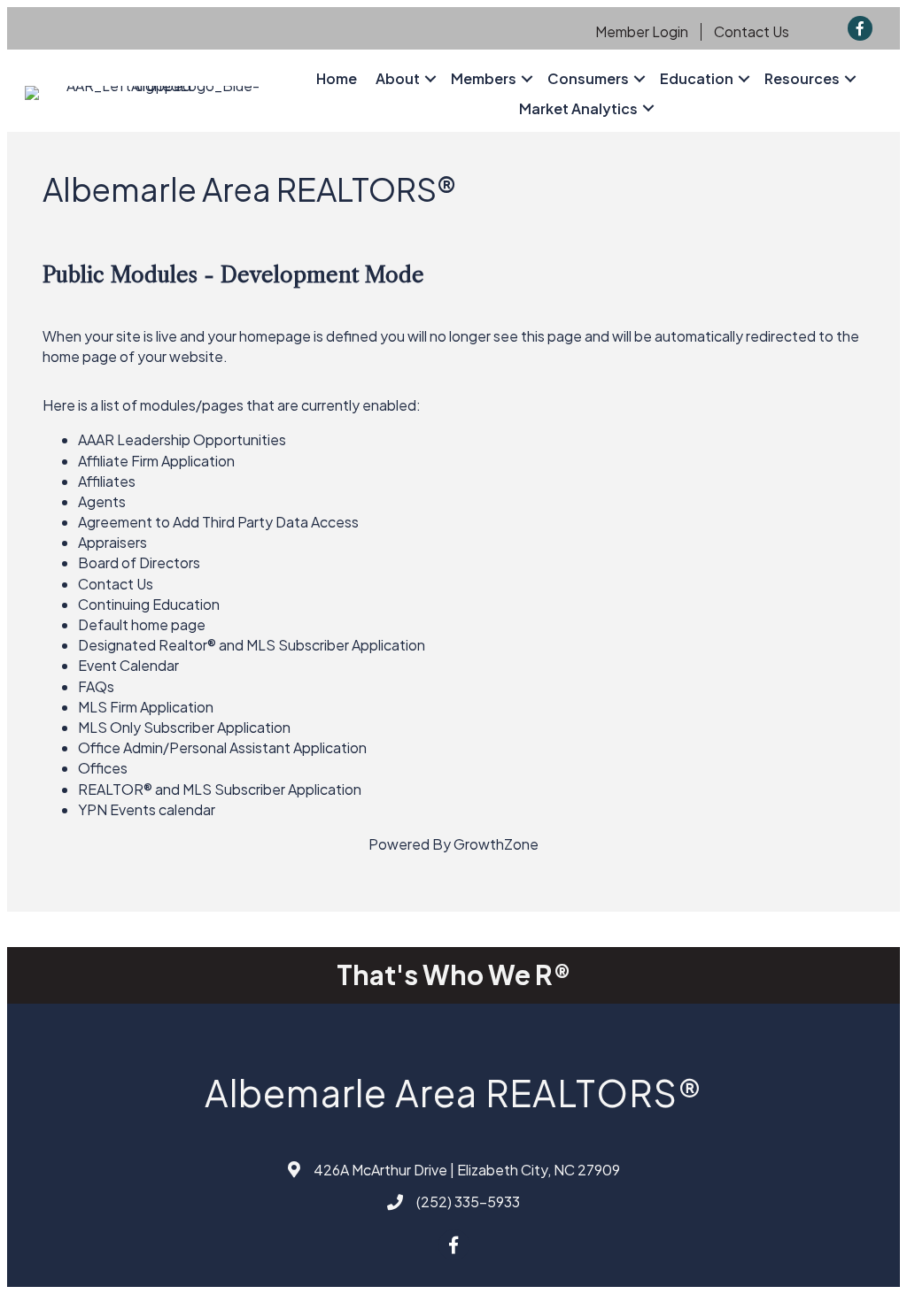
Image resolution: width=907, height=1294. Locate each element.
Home (336, 78)
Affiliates (107, 481)
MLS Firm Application (145, 706)
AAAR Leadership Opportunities (182, 439)
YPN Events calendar (146, 809)
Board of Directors (139, 562)
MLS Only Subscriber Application (184, 727)
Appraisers (112, 542)
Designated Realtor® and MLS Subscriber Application (251, 644)
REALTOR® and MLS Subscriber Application (219, 789)
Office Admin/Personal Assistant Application (222, 747)
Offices (103, 768)
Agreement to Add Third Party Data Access (218, 521)
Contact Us (751, 32)
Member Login (641, 32)
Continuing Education (149, 604)
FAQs (96, 686)
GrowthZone (496, 844)
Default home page (141, 624)
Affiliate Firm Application (156, 460)
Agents (102, 501)
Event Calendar (128, 665)
